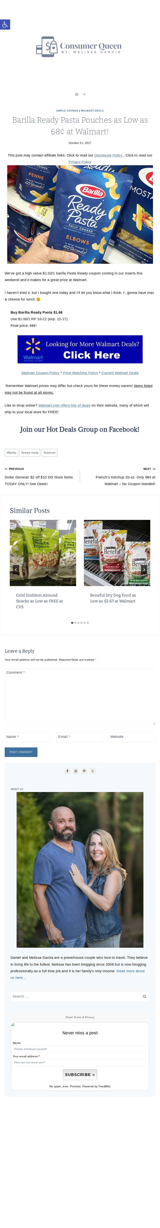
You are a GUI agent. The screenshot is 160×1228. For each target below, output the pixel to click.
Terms (78, 1017)
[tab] (72, 623)
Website (117, 737)
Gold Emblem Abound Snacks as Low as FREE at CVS (39, 601)
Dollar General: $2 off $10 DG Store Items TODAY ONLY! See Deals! (39, 476)
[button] (5, 24)
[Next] (144, 569)
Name (12, 737)
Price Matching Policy (80, 373)
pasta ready (29, 452)
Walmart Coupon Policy (40, 373)
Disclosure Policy (108, 155)
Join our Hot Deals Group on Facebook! (79, 429)
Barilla (11, 452)
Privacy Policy (79, 162)
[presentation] (43, 553)
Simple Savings (67, 110)
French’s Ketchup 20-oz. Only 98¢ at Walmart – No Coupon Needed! (125, 476)
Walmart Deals (92, 110)
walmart (50, 452)
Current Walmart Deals (120, 373)
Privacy (90, 1017)
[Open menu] (76, 94)
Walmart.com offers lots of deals (64, 405)
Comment (15, 672)
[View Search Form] (84, 94)
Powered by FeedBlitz (96, 1086)
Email (64, 737)
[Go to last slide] (16, 569)
